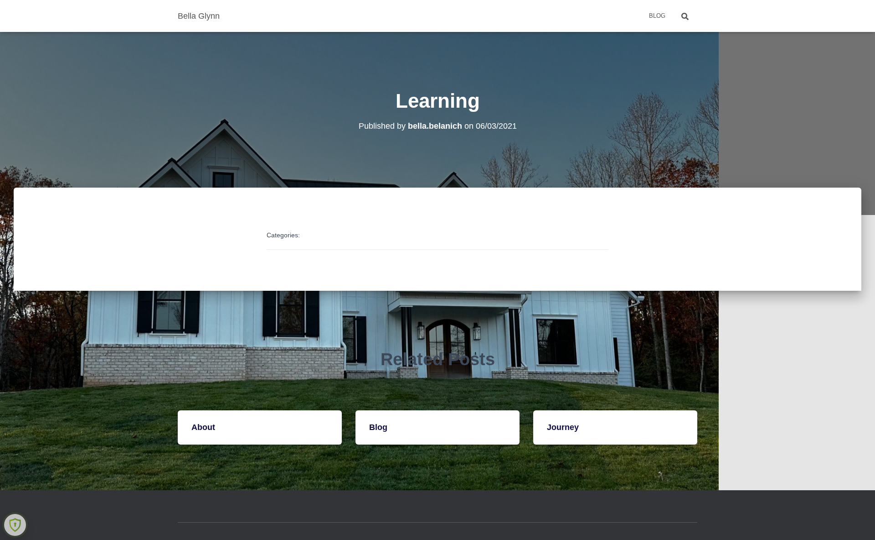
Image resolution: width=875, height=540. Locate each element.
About (203, 427)
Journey (563, 427)
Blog (657, 15)
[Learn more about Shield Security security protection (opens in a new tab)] (15, 525)
